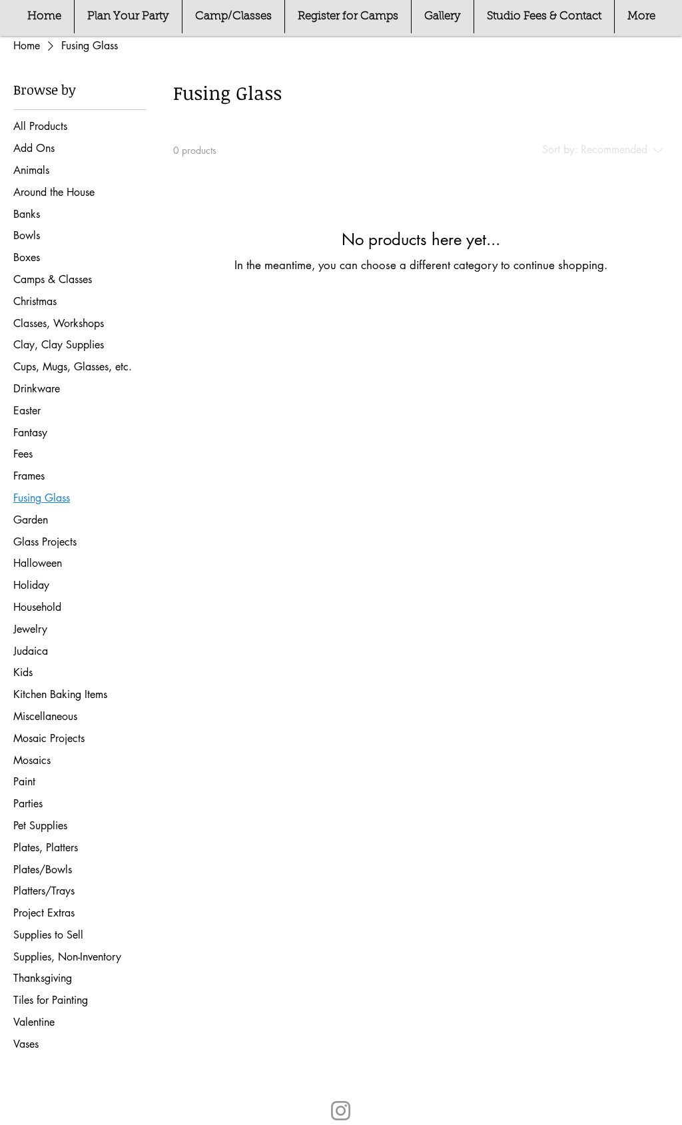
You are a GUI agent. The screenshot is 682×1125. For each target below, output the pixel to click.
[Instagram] (341, 1111)
